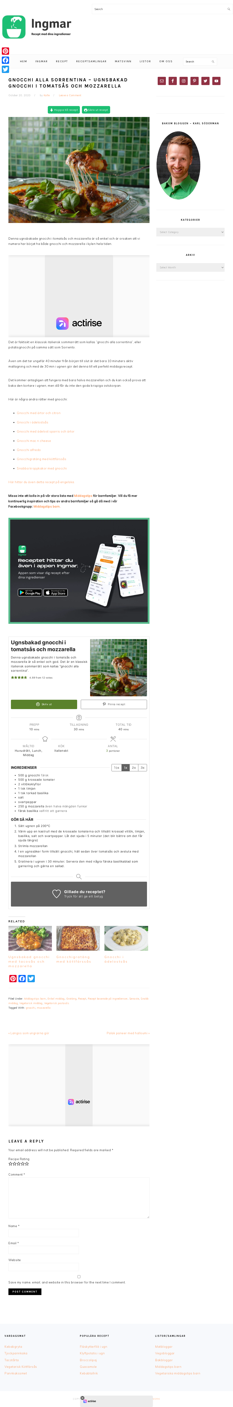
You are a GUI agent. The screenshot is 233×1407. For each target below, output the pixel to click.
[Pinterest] (5, 51)
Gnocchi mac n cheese (34, 441)
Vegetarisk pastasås (56, 1003)
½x (116, 767)
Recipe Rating (19, 1159)
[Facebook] (5, 60)
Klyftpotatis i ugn (92, 1353)
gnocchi (30, 1007)
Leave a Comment (70, 95)
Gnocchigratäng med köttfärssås (41, 459)
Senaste (134, 998)
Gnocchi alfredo (29, 450)
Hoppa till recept (65, 109)
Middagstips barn (35, 998)
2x (134, 767)
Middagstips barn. (47, 506)
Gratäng (71, 998)
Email (13, 1243)
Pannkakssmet (16, 1373)
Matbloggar (163, 1346)
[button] (12, 677)
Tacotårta (12, 1360)
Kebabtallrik (89, 1373)
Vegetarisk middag (31, 1003)
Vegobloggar (165, 1353)
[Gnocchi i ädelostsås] (126, 938)
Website (14, 1260)
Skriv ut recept (97, 109)
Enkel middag (56, 998)
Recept (82, 998)
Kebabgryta (13, 1346)
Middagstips (83, 496)
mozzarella (44, 1007)
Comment (16, 1174)
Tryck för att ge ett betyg (83, 896)
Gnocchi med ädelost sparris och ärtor (46, 431)
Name (14, 1226)
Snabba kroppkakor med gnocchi (42, 468)
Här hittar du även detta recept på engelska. (41, 482)
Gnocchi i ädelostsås (32, 422)
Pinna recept (116, 704)
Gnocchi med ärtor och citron (39, 413)
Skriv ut (46, 704)
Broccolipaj (88, 1360)
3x (142, 767)
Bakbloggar (164, 1360)
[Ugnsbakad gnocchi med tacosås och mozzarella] (30, 938)
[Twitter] (5, 69)
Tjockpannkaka (16, 1353)
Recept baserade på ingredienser (108, 998)
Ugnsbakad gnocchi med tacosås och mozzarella (29, 961)
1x (125, 767)
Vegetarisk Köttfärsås (21, 1366)
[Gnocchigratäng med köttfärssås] (78, 938)
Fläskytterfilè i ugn (93, 1346)
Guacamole (88, 1366)
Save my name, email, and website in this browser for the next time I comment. (67, 1282)
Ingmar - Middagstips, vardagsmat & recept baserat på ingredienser (36, 27)
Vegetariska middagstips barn (177, 1373)
